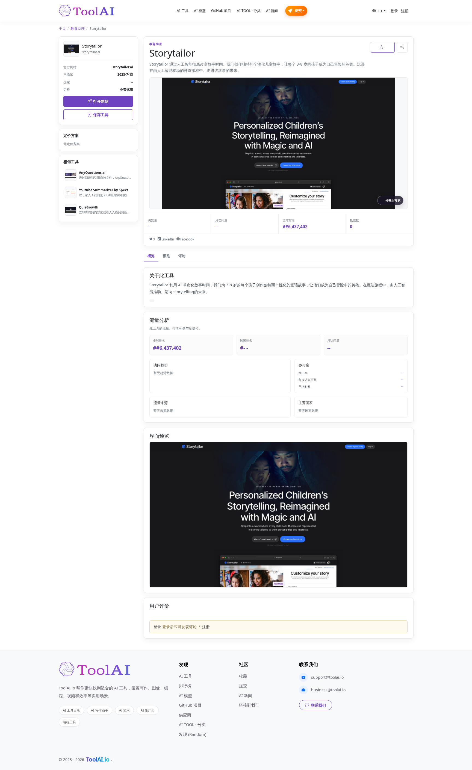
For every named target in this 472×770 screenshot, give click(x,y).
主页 (62, 28)
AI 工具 (182, 10)
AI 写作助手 (99, 710)
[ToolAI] (86, 10)
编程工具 (69, 722)
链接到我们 (249, 705)
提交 (298, 10)
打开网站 (100, 101)
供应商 (185, 715)
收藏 (243, 676)
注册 (405, 10)
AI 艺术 (124, 710)
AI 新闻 (272, 10)
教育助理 (77, 28)
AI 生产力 (148, 710)
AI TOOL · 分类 (249, 10)
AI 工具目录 (71, 710)
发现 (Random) (192, 734)
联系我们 (318, 705)
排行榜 (185, 685)
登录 (394, 10)
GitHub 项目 (221, 10)
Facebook (186, 239)
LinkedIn (167, 239)
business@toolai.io (328, 689)
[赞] (383, 47)
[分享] (402, 47)
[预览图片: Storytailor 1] (278, 514)
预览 (166, 256)
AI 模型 (200, 10)
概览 (151, 256)
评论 (181, 256)
